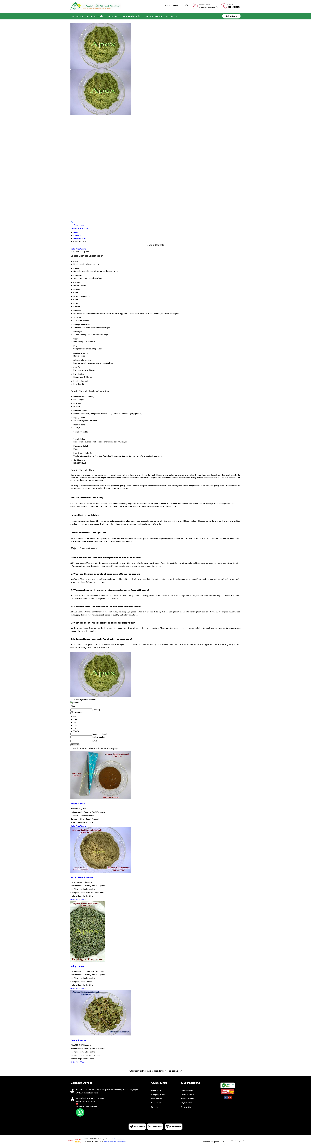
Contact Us (171, 16)
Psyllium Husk (186, 1102)
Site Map (155, 1107)
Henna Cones (77, 803)
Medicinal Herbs (187, 1090)
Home (75, 232)
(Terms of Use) (119, 1139)
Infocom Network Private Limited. (115, 1141)
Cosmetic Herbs (187, 1094)
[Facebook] (226, 1099)
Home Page (77, 16)
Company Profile (95, 16)
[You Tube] (230, 1099)
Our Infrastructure (153, 16)
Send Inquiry (79, 225)
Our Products (113, 16)
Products (77, 235)
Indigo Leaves (78, 966)
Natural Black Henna (81, 877)
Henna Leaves (78, 1039)
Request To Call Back (79, 228)
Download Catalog (132, 16)
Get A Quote (231, 16)
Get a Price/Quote (78, 249)
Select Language (235, 1141)
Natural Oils (186, 1107)
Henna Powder (79, 238)
